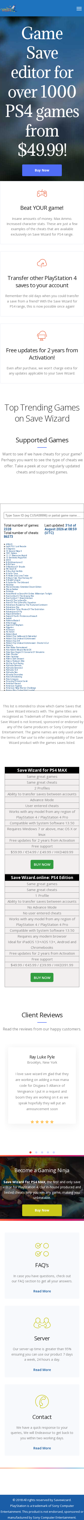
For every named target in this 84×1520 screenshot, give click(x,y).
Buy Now (42, 1210)
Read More (42, 1291)
